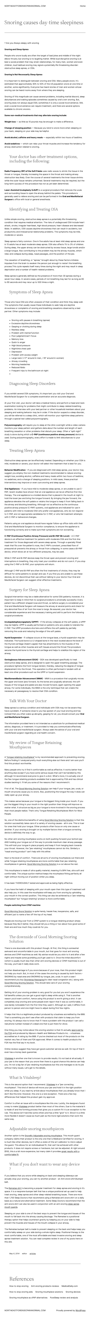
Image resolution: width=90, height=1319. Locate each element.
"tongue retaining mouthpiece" (20, 757)
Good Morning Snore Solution (18, 911)
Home (83, 6)
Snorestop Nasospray (34, 980)
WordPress (81, 1310)
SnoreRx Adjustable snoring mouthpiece (43, 1135)
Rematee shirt (15, 1188)
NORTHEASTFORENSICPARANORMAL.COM (25, 6)
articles (33, 1253)
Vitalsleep (8, 1058)
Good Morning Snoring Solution (33, 788)
